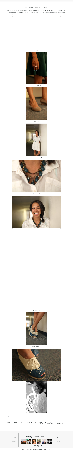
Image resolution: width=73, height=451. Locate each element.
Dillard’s (37, 50)
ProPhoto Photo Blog (45, 449)
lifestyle (14, 441)
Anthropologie (40, 157)
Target (38, 121)
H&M (40, 85)
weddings (14, 437)
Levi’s (33, 157)
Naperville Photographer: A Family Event (52, 423)
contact (58, 437)
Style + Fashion (44, 7)
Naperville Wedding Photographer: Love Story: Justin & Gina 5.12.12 (29, 422)
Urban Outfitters (38, 193)
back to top (59, 441)
